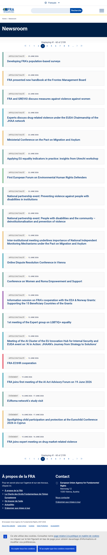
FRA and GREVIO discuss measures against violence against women (48, 98)
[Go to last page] (81, 46)
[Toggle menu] (101, 10)
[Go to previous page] (30, 46)
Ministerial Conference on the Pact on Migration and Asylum (43, 139)
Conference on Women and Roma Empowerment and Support (44, 281)
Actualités (9, 504)
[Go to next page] (77, 46)
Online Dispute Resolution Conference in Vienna (36, 262)
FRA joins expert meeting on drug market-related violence (42, 441)
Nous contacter (63, 497)
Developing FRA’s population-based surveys (33, 61)
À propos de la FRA (14, 490)
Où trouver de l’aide (14, 501)
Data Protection (42, 526)
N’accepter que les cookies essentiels (57, 549)
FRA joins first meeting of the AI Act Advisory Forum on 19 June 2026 (49, 382)
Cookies (31, 526)
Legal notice (22, 526)
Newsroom (12, 19)
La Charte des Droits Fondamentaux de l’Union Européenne (26, 496)
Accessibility (55, 526)
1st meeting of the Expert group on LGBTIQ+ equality (39, 322)
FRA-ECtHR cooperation (21, 363)
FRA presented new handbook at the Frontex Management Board (46, 80)
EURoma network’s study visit (25, 400)
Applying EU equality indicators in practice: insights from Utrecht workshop (52, 158)
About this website (8, 526)
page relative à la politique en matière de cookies (76, 536)
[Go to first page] (25, 46)
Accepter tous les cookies (23, 549)
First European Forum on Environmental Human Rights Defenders (47, 177)
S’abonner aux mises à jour (17, 508)
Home (4, 19)
